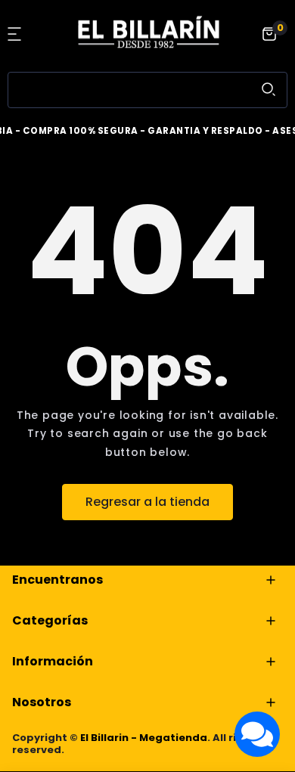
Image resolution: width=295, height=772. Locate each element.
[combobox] (147, 90)
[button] (17, 34)
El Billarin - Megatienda (143, 737)
